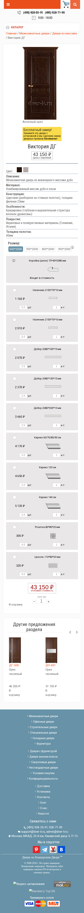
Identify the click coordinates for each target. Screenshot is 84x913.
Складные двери (43, 738)
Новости (43, 813)
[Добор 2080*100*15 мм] (53, 356)
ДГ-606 (14, 665)
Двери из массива (64, 33)
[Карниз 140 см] (53, 505)
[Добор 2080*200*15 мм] (53, 415)
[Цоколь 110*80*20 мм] (53, 565)
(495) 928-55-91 (33, 12)
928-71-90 (55, 827)
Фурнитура (44, 743)
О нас (43, 808)
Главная (11, 33)
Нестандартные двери (43, 767)
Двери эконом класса (43, 756)
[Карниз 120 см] (53, 475)
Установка (43, 791)
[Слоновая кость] (25, 171)
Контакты (43, 797)
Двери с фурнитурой (43, 751)
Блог (43, 802)
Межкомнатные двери (34, 33)
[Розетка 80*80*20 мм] (53, 535)
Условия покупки (44, 773)
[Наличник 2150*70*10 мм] (53, 297)
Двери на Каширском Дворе (41, 857)
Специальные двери (43, 732)
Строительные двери (43, 727)
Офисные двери (43, 721)
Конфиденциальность (43, 778)
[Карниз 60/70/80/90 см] (53, 446)
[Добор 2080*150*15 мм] (53, 386)
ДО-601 (51, 665)
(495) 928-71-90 (55, 12)
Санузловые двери (43, 762)
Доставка (43, 786)
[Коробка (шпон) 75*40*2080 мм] (52, 269)
